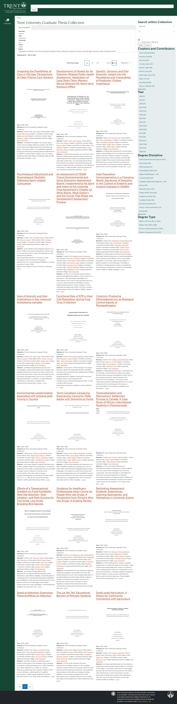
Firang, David (109, 459)
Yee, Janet (64, 363)
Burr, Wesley (64, 143)
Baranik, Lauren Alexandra (81, 256)
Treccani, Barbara (41, 656)
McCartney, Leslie (73, 263)
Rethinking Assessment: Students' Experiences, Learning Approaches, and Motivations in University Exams (115, 493)
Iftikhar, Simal (77, 650)
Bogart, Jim (45, 361)
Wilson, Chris (40, 363)
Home (19, 18)
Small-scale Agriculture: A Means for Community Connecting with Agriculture (113, 595)
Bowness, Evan (101, 660)
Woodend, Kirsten (66, 557)
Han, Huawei (77, 141)
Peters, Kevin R (120, 556)
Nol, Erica (24, 560)
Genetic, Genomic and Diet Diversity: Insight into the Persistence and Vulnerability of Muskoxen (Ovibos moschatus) (113, 77)
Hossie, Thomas (47, 359)
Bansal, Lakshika (78, 356)
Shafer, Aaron (111, 144)
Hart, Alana (36, 131)
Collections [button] (7, 23)
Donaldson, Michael (107, 142)
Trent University (22, 140)
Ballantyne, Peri (22, 136)
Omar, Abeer (74, 455)
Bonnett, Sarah (38, 558)
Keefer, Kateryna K (116, 554)
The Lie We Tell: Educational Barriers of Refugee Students (74, 594)
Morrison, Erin (111, 366)
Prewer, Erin (116, 138)
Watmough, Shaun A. (38, 455)
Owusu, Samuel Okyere (120, 457)
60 (92, 63)
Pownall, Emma (38, 238)
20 (87, 63)
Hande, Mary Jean (23, 134)
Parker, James (61, 145)
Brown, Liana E (26, 240)
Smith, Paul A (46, 560)
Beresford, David (110, 655)
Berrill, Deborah (62, 659)
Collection (22, 38)
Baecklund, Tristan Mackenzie (122, 241)
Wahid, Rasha (71, 458)
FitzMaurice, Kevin (73, 269)
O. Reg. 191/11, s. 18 (144, 701)
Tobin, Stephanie (66, 361)
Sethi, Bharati (111, 462)
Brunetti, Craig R (66, 359)
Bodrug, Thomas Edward (120, 552)
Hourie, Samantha (118, 653)
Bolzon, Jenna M (39, 650)
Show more (142, 89)
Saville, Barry (111, 147)
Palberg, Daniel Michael (120, 360)
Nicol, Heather (75, 258)
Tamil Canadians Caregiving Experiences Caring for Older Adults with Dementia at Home (75, 396)
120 (97, 63)
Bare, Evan (36, 356)
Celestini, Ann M (120, 558)
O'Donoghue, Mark (73, 261)
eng (20, 42)
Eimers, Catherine (42, 458)
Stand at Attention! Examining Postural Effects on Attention (35, 594)
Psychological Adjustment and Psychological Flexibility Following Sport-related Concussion (35, 179)
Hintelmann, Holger (42, 460)
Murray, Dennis (22, 359)
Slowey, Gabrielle (73, 267)
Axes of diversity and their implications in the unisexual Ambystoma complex (34, 299)
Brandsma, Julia (78, 555)
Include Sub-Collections (150, 42)
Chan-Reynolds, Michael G (35, 652)
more (34, 158)
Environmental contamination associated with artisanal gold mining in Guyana (35, 396)
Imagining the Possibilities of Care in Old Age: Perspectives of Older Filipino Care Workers (35, 74)
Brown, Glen (124, 249)
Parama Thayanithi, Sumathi (82, 453)
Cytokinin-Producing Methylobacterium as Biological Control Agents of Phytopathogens (115, 301)
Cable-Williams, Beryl (74, 460)
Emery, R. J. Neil (110, 362)
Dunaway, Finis (72, 265)
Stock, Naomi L (112, 364)
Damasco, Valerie (23, 138)
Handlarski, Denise (66, 652)
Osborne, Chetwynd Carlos (42, 453)
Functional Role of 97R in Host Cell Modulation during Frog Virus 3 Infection (75, 299)
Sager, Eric (99, 657)
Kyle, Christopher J (106, 140)
